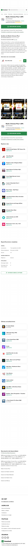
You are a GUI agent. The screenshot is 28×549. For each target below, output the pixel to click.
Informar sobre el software (15, 272)
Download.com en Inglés (6, 515)
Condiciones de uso (6, 524)
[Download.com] (4, 10)
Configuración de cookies (7, 530)
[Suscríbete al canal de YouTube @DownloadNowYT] (8, 538)
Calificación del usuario (10, 22)
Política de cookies (5, 526)
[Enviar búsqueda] (9, 10)
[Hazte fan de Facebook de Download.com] (3, 538)
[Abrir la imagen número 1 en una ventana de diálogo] (18, 109)
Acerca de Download (6, 508)
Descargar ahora (15, 26)
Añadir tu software (5, 510)
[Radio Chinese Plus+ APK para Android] (3, 19)
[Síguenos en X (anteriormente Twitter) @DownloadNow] (5, 538)
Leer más (15, 39)
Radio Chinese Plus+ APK (14, 18)
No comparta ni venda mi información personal (11, 528)
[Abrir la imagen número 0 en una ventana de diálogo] (6, 109)
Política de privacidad (6, 521)
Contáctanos (4, 512)
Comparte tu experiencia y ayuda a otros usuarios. (12, 32)
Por (13, 20)
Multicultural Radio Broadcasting (8, 453)
